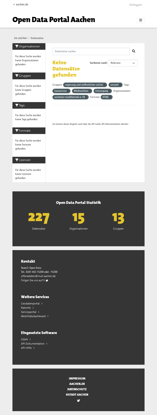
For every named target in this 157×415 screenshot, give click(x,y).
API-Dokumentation (110, 124)
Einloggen (135, 5)
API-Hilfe (26, 348)
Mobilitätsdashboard (33, 316)
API (93, 124)
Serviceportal (29, 312)
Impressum (77, 378)
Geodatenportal (30, 303)
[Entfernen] (104, 85)
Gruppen (118, 228)
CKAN (24, 339)
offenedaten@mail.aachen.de (38, 276)
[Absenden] (134, 51)
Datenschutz (77, 389)
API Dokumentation (33, 343)
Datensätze (37, 38)
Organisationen (79, 228)
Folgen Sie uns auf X (33, 280)
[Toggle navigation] (141, 20)
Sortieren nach (98, 63)
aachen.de (77, 384)
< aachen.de (20, 4)
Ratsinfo (26, 307)
